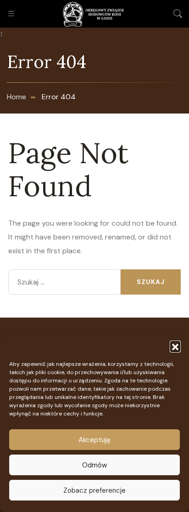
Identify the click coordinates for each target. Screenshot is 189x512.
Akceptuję (94, 439)
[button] (175, 346)
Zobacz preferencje (94, 490)
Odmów (94, 465)
